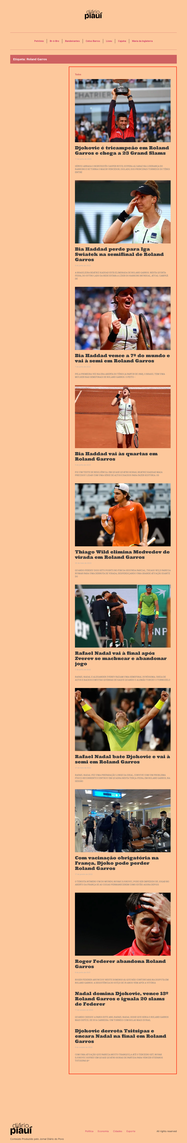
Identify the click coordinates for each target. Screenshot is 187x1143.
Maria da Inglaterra (142, 41)
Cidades (117, 1131)
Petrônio (39, 41)
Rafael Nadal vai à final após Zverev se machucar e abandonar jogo (121, 658)
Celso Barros (93, 41)
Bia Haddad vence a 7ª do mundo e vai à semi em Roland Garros (122, 358)
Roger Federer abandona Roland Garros (120, 963)
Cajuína (122, 41)
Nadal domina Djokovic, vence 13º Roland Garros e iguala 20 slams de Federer (121, 999)
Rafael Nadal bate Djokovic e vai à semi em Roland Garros (122, 759)
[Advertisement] (37, 116)
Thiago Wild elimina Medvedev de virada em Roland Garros (122, 554)
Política (89, 1131)
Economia (103, 1131)
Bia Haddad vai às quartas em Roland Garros (116, 456)
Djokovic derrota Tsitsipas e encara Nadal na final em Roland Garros (120, 1036)
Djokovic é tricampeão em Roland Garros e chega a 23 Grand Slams (122, 150)
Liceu (109, 41)
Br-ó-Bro (54, 41)
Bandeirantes (72, 41)
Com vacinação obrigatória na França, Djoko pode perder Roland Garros (117, 863)
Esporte (131, 1131)
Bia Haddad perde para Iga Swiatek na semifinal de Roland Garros (119, 254)
